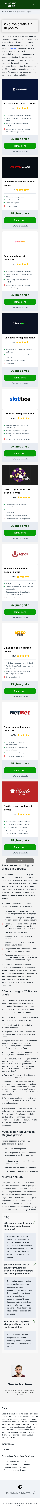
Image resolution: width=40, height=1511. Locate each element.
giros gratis (11, 48)
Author (6, 1449)
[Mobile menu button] (34, 4)
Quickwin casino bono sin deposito (17, 1464)
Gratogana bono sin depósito (15, 1470)
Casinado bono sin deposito (15, 1467)
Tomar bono (20, 146)
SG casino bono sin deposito (15, 1462)
